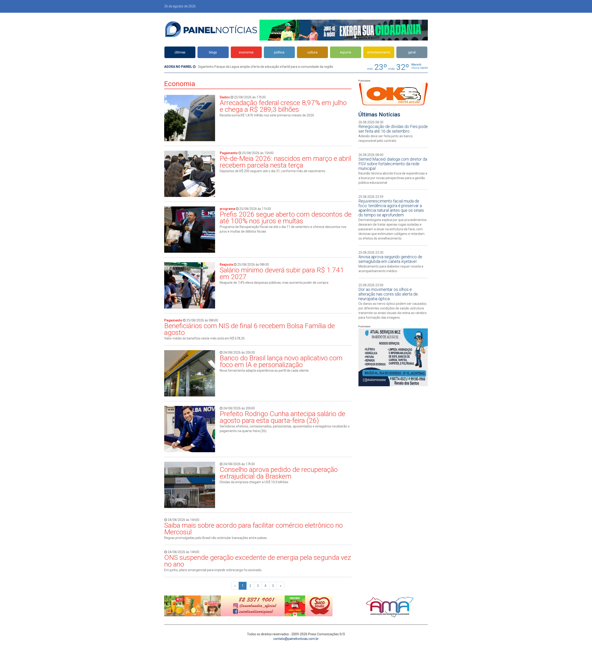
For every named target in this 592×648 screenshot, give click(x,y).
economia (246, 52)
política (279, 52)
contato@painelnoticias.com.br (296, 639)
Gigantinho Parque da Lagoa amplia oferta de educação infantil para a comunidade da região (265, 67)
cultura (312, 52)
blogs (213, 52)
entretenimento (378, 52)
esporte (345, 52)
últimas (180, 52)
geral (412, 52)
